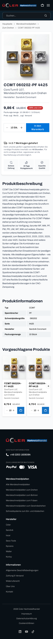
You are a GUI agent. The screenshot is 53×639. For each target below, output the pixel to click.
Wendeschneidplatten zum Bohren (22, 495)
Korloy (9, 557)
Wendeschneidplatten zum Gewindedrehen (26, 506)
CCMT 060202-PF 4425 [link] (29, 28)
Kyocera (9, 546)
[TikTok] (33, 631)
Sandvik (9, 530)
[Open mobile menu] (48, 5)
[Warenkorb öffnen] (42, 5)
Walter (9, 551)
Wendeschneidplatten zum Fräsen (21, 500)
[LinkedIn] (20, 631)
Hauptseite (7, 24)
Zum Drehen (8, 28)
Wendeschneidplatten (26, 24)
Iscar (8, 535)
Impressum (26, 614)
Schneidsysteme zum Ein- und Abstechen (25, 511)
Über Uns (10, 586)
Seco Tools (11, 541)
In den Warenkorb (37, 128)
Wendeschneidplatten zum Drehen (22, 490)
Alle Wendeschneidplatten (18, 484)
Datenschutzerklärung (26, 618)
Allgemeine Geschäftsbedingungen (22, 570)
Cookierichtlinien (26, 623)
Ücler (8, 525)
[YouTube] (26, 631)
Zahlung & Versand (15, 576)
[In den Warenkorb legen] (20, 410)
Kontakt (9, 592)
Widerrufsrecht (13, 581)
